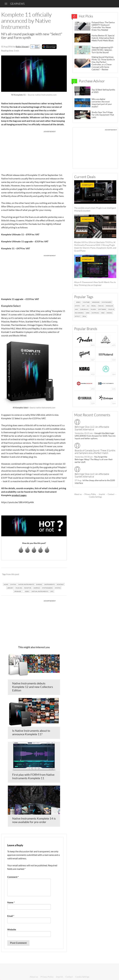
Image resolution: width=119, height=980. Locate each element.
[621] (106, 339)
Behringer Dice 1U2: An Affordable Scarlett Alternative (92, 428)
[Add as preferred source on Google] (49, 46)
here (8, 117)
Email (10, 915)
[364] (106, 368)
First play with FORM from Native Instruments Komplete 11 (33, 776)
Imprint (102, 494)
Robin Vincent (22, 46)
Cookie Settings (95, 497)
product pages (19, 495)
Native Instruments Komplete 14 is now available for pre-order (34, 820)
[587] (85, 354)
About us (78, 494)
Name (11, 902)
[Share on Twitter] (61, 574)
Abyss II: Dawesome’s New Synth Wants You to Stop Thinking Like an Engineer (95, 272)
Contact (111, 494)
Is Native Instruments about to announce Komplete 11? (31, 732)
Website (11, 929)
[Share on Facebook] (50, 574)
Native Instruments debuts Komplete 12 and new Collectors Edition (32, 686)
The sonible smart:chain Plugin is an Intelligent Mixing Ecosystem (95, 198)
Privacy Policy (90, 494)
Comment (13, 876)
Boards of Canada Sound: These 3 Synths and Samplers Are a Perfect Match (95, 451)
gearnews (17, 3)
